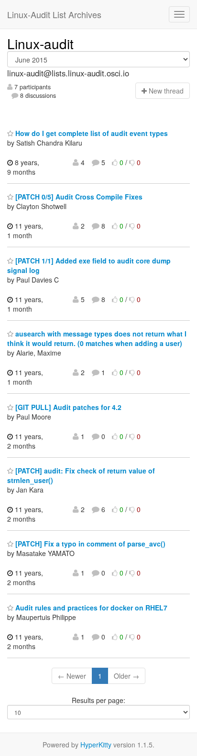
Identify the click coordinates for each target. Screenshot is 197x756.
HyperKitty (95, 744)
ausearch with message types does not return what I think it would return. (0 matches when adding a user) (96, 338)
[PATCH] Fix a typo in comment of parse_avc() (89, 543)
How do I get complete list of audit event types (90, 133)
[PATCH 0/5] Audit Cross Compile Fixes (77, 196)
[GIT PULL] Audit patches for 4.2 (67, 407)
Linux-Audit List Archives (54, 14)
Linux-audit (40, 43)
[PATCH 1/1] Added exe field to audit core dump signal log (89, 265)
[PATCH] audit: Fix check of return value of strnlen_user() (81, 475)
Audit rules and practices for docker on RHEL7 (90, 607)
